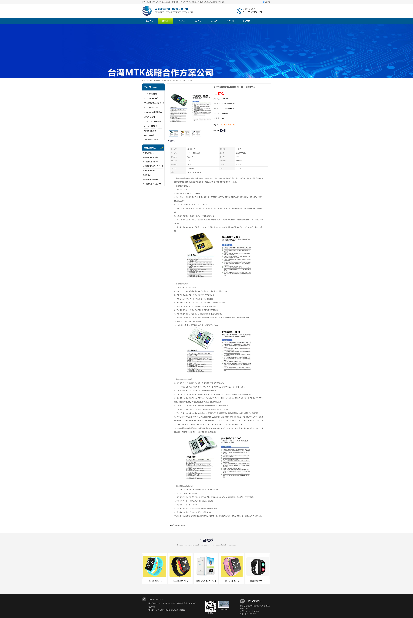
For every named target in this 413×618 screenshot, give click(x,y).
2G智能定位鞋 (149, 117)
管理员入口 (174, 610)
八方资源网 (160, 610)
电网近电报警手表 (151, 131)
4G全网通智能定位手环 (150, 157)
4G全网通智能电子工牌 (150, 170)
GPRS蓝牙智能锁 (150, 126)
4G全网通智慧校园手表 (180, 581)
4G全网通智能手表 (151, 98)
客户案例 (230, 21)
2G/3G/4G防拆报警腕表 (153, 112)
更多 (161, 148)
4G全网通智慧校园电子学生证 (153, 166)
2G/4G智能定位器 (151, 94)
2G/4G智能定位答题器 (152, 121)
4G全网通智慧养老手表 (150, 162)
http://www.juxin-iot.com (177, 525)
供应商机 (165, 21)
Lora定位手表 (149, 135)
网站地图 (182, 610)
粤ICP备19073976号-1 (169, 603)
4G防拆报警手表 (148, 153)
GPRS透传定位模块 (151, 108)
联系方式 (246, 21)
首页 (151, 81)
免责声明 (167, 610)
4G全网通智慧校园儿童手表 (152, 184)
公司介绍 (197, 21)
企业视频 (181, 21)
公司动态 (214, 21)
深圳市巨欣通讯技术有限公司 (185, 603)
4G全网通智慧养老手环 (150, 179)
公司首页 (149, 21)
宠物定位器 (147, 175)
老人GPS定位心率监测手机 (154, 103)
